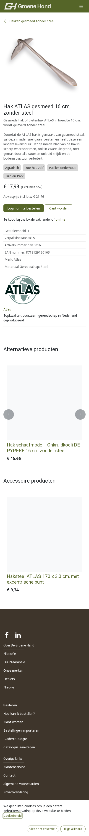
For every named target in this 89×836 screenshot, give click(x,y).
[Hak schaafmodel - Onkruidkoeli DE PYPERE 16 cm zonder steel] (44, 402)
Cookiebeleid (13, 816)
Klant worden (58, 208)
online (60, 219)
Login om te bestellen (23, 208)
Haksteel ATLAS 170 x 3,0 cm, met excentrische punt (43, 579)
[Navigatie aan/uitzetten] (81, 6)
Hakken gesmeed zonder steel (31, 21)
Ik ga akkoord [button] (73, 829)
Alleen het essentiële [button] (43, 829)
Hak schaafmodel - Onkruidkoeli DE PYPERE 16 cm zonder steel (43, 447)
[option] (44, 414)
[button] (8, 414)
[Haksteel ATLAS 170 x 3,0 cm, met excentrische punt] (44, 534)
